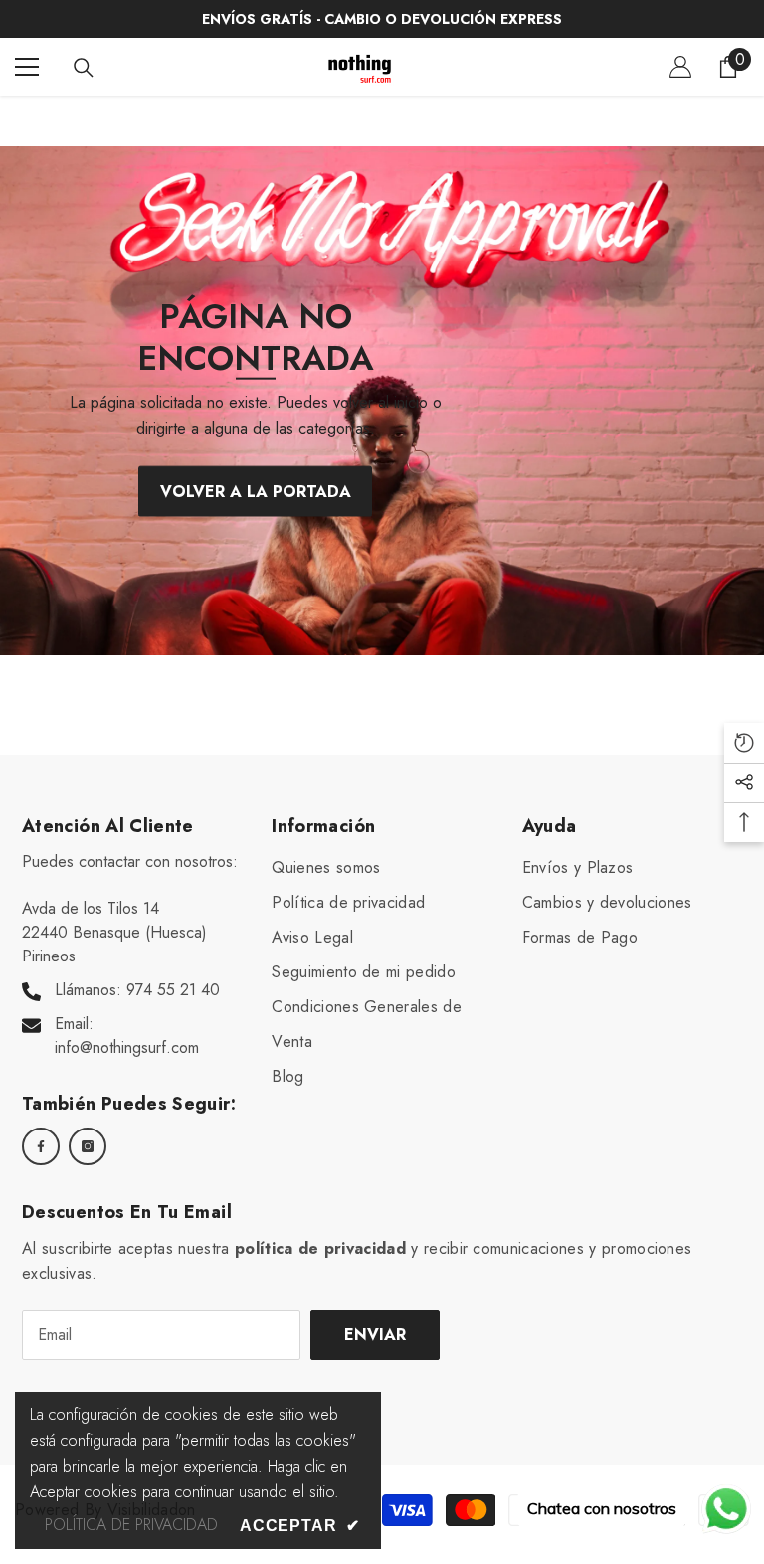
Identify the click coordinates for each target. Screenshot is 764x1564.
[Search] (84, 68)
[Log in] (680, 67)
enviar (375, 1334)
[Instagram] (87, 1146)
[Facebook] (41, 1146)
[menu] (27, 67)
